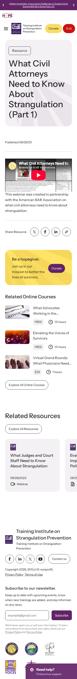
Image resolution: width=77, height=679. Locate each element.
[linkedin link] (19, 559)
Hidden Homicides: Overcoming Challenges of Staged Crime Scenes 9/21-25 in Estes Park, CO (38, 5)
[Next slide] (73, 5)
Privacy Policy (14, 574)
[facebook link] (9, 559)
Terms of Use (34, 574)
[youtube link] (40, 559)
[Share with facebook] (45, 231)
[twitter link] (30, 559)
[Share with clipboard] (66, 231)
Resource (19, 50)
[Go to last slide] (3, 5)
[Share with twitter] (34, 231)
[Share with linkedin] (55, 231)
